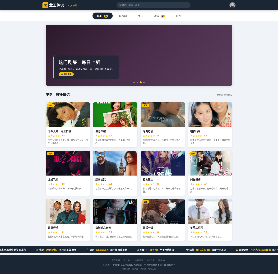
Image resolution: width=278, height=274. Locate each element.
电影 (102, 16)
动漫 (159, 16)
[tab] (134, 82)
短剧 (178, 16)
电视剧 (123, 16)
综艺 (140, 16)
